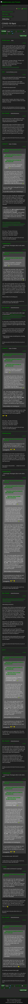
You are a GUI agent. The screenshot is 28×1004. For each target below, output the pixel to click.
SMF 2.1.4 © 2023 (10, 1000)
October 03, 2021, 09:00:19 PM (8, 146)
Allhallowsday (6, 433)
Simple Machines (17, 1000)
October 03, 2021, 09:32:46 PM (8, 249)
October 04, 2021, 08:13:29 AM (8, 595)
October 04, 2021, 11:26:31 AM (8, 743)
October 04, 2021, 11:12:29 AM (8, 652)
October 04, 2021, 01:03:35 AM (8, 435)
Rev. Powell (5, 113)
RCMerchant (6, 40)
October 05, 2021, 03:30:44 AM (8, 871)
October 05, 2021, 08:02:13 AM (8, 919)
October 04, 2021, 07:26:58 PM (8, 778)
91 (18, 31)
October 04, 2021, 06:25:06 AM (8, 477)
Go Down (3, 31)
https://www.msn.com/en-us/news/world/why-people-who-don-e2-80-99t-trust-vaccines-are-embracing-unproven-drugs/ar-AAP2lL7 (13, 316)
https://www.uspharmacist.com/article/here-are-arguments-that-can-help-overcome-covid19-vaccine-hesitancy (13, 600)
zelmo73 (5, 144)
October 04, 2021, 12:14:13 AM (8, 350)
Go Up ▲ (19, 999)
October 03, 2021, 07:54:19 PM (8, 74)
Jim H (4, 650)
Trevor (4, 867)
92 (21, 31)
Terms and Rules (13, 999)
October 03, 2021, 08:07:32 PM (8, 115)
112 (9, 33)
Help (8, 999)
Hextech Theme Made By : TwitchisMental (14, 1002)
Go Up (2, 985)
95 (5, 33)
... (16, 31)
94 (2, 33)
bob (3, 72)
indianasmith (6, 243)
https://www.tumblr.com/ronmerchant (10, 67)
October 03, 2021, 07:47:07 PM (8, 42)
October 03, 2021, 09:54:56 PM (8, 310)
